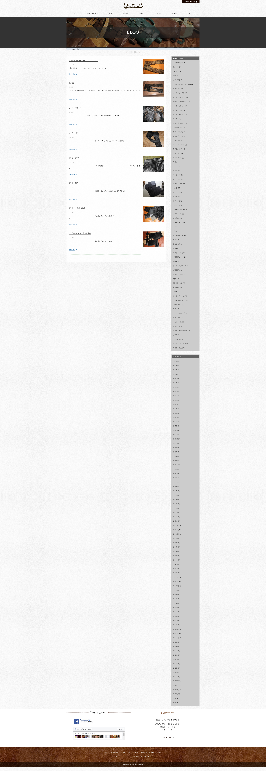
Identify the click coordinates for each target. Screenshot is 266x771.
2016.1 (175, 478)
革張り (175, 309)
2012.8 (175, 646)
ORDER (151, 752)
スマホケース (177, 253)
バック (175, 119)
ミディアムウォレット (180, 101)
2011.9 (175, 694)
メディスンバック (179, 145)
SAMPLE (144, 752)
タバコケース (177, 317)
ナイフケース (177, 214)
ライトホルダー (178, 149)
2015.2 (175, 517)
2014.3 (175, 564)
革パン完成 (74, 158)
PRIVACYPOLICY (136, 757)
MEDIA (130, 752)
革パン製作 (74, 183)
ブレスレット (177, 231)
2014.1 (175, 573)
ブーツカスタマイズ (179, 266)
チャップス (176, 88)
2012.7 (175, 651)
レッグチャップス (179, 93)
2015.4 (175, 508)
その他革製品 (177, 348)
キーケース (176, 175)
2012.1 (175, 676)
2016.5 (175, 460)
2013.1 (175, 625)
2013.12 (175, 577)
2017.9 (175, 409)
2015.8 (175, 491)
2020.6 (175, 365)
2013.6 (175, 603)
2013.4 (175, 612)
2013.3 (175, 616)
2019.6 (175, 383)
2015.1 (175, 521)
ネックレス (176, 326)
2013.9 (175, 590)
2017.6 (175, 413)
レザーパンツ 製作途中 (80, 233)
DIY (174, 227)
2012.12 (175, 629)
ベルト (175, 188)
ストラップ (176, 153)
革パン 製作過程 (77, 208)
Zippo (175, 278)
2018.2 (175, 396)
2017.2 (175, 430)
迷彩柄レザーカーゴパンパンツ (83, 60)
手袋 (174, 291)
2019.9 (175, 370)
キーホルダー (177, 183)
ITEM (123, 752)
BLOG (137, 752)
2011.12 (175, 681)
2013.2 (175, 620)
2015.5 (175, 504)
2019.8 (175, 374)
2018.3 (175, 391)
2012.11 (175, 633)
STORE (159, 752)
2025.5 (175, 361)
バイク (175, 166)
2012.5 (175, 659)
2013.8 (175, 594)
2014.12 (175, 525)
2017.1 (175, 434)
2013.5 (175, 607)
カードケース (177, 222)
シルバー (176, 67)
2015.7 (175, 495)
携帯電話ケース (178, 257)
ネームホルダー (178, 62)
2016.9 (175, 443)
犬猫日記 (176, 270)
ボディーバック (178, 127)
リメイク (176, 196)
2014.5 (175, 555)
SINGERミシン (178, 283)
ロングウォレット (179, 97)
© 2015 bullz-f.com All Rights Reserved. (133, 764)
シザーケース (177, 304)
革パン (72, 83)
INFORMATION (114, 752)
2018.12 (175, 387)
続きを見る (72, 74)
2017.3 (175, 426)
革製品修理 (176, 244)
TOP (68, 49)
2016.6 (175, 456)
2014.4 (175, 560)
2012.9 (175, 642)
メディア (176, 192)
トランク (176, 201)
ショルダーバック (179, 123)
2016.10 (175, 439)
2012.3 (175, 668)
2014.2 (175, 568)
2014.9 (175, 538)
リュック (176, 170)
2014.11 (175, 530)
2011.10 (175, 689)
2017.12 (175, 404)
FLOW (117, 757)
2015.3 (175, 512)
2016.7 (175, 452)
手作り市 (176, 80)
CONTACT (125, 757)
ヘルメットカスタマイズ (181, 84)
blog (73, 49)
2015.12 (175, 482)
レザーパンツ (75, 108)
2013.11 (175, 581)
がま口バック (177, 132)
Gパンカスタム (178, 339)
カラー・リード (178, 274)
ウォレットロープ (179, 313)
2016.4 (175, 465)
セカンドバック (178, 136)
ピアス (175, 335)
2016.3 (175, 469)
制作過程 (176, 287)
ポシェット (176, 140)
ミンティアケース (179, 296)
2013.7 (175, 599)
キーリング (176, 179)
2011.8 (175, 698)
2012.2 (175, 672)
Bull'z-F (175, 71)
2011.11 (175, 685)
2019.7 (175, 378)
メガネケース (177, 322)
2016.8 (175, 447)
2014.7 (175, 547)
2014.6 (175, 551)
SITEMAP (147, 757)
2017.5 (175, 417)
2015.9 (175, 486)
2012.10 (175, 638)
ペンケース (176, 205)
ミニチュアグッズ (179, 114)
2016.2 (175, 473)
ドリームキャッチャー (180, 330)
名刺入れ (176, 218)
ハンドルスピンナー (179, 300)
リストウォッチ (178, 235)
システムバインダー (179, 343)
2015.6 (175, 499)
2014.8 (175, 542)
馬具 (174, 248)
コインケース (177, 110)
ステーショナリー (179, 209)
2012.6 (175, 655)
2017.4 (175, 422)
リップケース (177, 158)
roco (174, 75)
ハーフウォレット (179, 106)
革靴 (174, 261)
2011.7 (175, 702)
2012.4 (175, 664)
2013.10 (175, 586)
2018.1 (175, 400)
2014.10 (175, 534)
